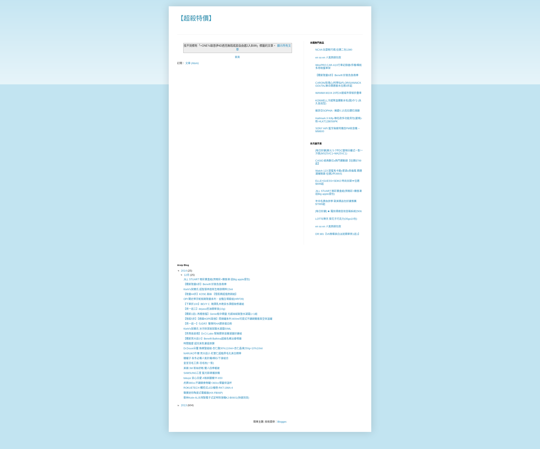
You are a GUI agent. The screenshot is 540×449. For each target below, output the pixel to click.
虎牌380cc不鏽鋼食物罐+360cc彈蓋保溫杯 (208, 383)
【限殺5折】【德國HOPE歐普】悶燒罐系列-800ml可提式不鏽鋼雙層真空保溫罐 (228, 318)
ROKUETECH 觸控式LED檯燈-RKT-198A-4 (208, 387)
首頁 (237, 57)
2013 (184, 405)
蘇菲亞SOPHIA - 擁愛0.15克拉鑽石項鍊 (337, 110)
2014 (184, 270)
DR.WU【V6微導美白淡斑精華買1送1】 (337, 234)
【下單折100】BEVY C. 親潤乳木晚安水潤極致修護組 (214, 304)
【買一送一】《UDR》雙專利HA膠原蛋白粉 (208, 323)
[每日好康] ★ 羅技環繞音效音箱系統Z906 (338, 211)
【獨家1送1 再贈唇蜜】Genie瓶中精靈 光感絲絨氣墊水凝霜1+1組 (220, 314)
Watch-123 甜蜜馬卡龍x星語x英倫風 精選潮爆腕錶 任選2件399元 (338, 172)
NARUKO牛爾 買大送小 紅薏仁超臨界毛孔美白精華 (212, 353)
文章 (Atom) (192, 63)
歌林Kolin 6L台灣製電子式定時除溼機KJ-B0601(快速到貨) (216, 397)
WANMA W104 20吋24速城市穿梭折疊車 (338, 93)
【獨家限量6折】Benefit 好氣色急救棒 (336, 75)
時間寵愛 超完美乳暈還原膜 (199, 343)
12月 (187, 275)
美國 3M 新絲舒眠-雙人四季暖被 (202, 368)
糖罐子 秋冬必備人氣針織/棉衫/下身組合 (206, 358)
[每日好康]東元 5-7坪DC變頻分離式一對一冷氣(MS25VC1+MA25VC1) (339, 152)
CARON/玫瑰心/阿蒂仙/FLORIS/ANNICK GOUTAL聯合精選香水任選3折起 (338, 84)
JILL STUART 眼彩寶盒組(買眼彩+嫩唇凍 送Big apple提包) (217, 279)
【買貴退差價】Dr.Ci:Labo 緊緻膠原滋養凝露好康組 (213, 333)
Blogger (281, 421)
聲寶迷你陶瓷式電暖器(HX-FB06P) (203, 392)
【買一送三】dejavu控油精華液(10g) (204, 308)
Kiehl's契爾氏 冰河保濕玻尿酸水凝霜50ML (207, 328)
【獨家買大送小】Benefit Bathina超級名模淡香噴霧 (213, 338)
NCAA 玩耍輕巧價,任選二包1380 (333, 49)
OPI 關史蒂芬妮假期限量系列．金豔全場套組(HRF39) (214, 299)
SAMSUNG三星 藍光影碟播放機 (202, 373)
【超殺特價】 (196, 18)
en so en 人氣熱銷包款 (328, 57)
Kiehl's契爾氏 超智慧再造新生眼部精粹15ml (208, 289)
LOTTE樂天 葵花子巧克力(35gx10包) (336, 218)
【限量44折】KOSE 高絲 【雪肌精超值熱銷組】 (211, 294)
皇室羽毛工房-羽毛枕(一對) (199, 363)
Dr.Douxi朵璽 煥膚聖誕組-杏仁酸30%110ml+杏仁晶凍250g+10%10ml (223, 348)
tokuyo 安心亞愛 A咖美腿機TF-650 (203, 378)
